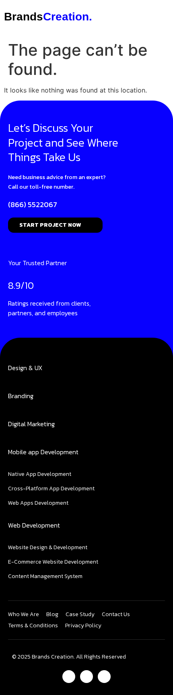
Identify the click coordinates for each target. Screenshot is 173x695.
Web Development (34, 525)
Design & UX (25, 368)
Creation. (48, 16)
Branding (20, 396)
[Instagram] (86, 676)
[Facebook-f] (68, 676)
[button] (141, 16)
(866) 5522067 (32, 204)
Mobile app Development (43, 452)
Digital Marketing (31, 424)
